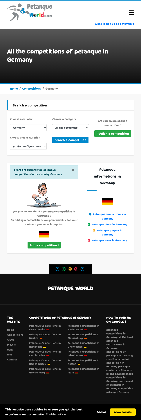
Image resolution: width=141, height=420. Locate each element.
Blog (9, 354)
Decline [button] (101, 412)
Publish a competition (113, 133)
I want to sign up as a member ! (114, 23)
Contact (12, 359)
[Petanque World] (29, 12)
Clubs (10, 339)
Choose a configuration (25, 137)
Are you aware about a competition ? (112, 123)
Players (11, 344)
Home (14, 88)
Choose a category (64, 119)
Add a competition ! (44, 245)
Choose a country (21, 119)
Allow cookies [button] (123, 412)
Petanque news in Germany (109, 240)
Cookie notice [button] (56, 414)
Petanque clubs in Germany (109, 224)
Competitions (31, 88)
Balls (10, 349)
